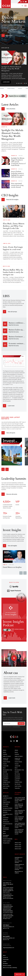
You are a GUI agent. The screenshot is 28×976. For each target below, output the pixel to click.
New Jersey (5, 774)
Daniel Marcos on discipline (18, 858)
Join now (21, 723)
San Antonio (5, 784)
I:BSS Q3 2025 (18, 848)
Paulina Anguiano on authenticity (19, 865)
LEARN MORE (6, 82)
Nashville (5, 772)
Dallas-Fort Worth (7, 756)
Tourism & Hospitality (7, 838)
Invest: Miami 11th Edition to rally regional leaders (8, 884)
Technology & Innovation (6, 836)
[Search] (22, 5)
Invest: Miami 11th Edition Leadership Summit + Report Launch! (19, 806)
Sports (4, 833)
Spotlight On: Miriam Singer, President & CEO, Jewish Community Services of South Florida (13, 69)
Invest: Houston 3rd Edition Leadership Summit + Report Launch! (19, 832)
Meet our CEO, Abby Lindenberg (10, 967)
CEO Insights (6, 804)
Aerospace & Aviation (7, 808)
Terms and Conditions (16, 726)
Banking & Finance (7, 810)
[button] (18, 83)
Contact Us (5, 957)
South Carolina (6, 786)
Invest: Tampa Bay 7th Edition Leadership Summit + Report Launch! (20, 812)
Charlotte (5, 754)
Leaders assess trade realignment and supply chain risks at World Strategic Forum (8, 916)
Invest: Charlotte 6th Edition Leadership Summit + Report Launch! (19, 819)
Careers (4, 961)
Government (5, 817)
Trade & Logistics (6, 840)
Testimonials (5, 959)
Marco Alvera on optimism (18, 861)
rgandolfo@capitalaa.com (9, 938)
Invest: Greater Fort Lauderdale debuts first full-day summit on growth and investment (8, 896)
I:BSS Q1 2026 (18, 844)
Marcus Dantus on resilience (19, 872)
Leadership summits (7, 798)
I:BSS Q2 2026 (18, 842)
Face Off (5, 800)
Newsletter (5, 963)
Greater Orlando (6, 88)
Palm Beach (5, 776)
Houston (15, 88)
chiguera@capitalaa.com (8, 926)
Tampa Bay (5, 788)
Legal (4, 825)
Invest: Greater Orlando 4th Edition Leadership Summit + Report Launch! (20, 800)
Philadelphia (5, 778)
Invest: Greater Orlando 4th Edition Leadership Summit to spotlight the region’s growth (8, 890)
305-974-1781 (6, 928)
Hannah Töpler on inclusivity (19, 868)
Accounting (5, 806)
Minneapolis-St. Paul (7, 769)
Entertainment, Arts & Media (7, 815)
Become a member (7, 965)
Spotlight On (5, 796)
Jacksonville (23, 88)
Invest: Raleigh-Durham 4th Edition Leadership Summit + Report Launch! (20, 825)
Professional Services (7, 823)
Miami (4, 767)
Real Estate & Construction (6, 828)
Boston (4, 752)
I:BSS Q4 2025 (18, 846)
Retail (4, 831)
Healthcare (5, 819)
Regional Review (6, 802)
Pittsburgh (5, 780)
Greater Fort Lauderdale (5, 759)
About (4, 955)
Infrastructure (6, 821)
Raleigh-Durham (6, 782)
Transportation (6, 842)
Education (5, 812)
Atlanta (4, 750)
